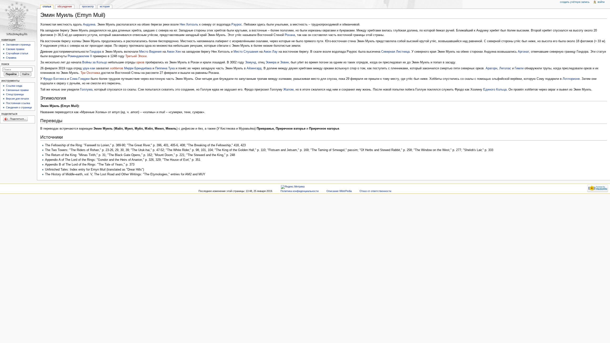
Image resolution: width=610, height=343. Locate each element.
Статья (47, 6)
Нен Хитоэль (189, 24)
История (105, 6)
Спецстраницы (15, 94)
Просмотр (88, 6)
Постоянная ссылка (18, 103)
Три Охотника (90, 73)
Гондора (95, 51)
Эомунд (250, 62)
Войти (601, 1)
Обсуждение (64, 6)
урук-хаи (89, 68)
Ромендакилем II (80, 56)
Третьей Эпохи (136, 56)
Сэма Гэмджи (80, 79)
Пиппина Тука (165, 68)
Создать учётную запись (575, 1)
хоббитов (116, 68)
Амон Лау (271, 51)
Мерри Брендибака (138, 68)
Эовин (284, 62)
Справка (11, 57)
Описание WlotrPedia (339, 191)
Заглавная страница (18, 44)
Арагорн (491, 68)
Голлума (86, 89)
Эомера (270, 62)
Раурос (236, 24)
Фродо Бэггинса (54, 79)
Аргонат (523, 51)
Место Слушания (246, 51)
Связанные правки (17, 90)
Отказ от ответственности (375, 191)
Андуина (89, 24)
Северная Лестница (395, 51)
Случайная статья (17, 53)
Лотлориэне (571, 79)
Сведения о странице (19, 107)
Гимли (519, 68)
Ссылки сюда (14, 85)
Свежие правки (15, 49)
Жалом (288, 89)
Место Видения (150, 51)
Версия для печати (17, 98)
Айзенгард (254, 68)
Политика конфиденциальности (299, 191)
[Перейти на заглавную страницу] (18, 18)
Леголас (505, 68)
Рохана (290, 35)
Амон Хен (174, 51)
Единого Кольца (495, 89)
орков (140, 62)
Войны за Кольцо (94, 62)
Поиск (5, 64)
